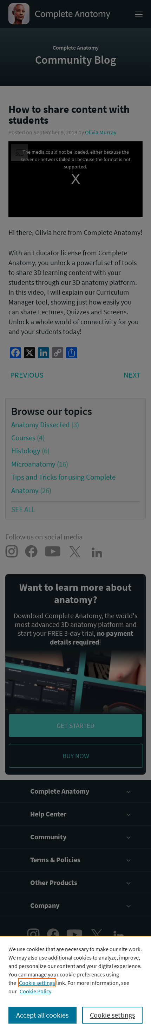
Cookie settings (37, 982)
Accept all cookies (42, 1015)
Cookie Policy (35, 991)
